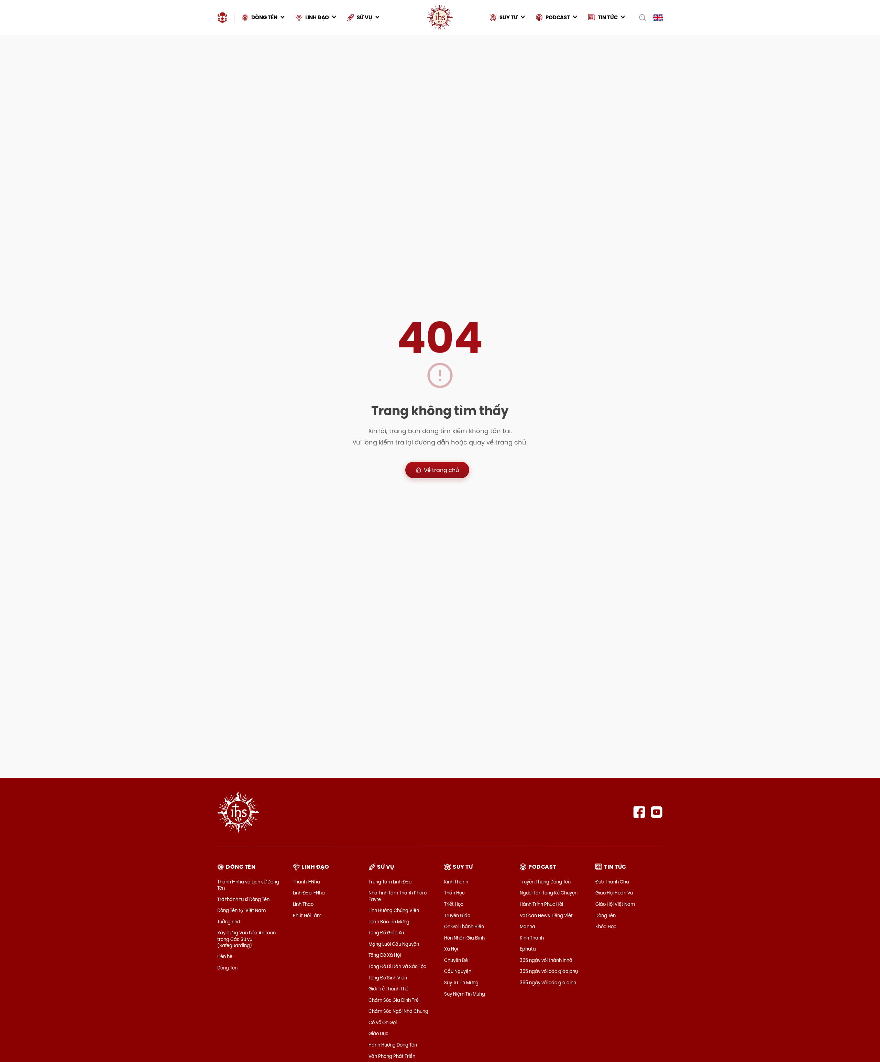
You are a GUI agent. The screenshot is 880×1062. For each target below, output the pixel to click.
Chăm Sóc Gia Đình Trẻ (393, 1000)
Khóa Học (605, 926)
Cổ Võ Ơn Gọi (382, 1022)
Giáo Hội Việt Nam (615, 904)
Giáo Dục (378, 1033)
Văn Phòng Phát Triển (391, 1056)
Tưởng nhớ (228, 922)
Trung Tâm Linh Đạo (389, 882)
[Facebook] (639, 812)
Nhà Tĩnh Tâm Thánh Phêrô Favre (397, 896)
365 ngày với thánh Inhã (546, 960)
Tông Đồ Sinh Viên (387, 978)
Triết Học (453, 904)
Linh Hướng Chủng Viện (393, 910)
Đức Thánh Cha (612, 882)
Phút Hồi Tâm (307, 915)
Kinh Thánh (456, 882)
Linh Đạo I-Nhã (309, 893)
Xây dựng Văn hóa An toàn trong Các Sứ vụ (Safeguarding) (246, 939)
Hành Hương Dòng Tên (392, 1045)
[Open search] (640, 17)
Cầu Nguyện (457, 971)
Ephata (528, 949)
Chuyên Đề (456, 960)
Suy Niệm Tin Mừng (464, 994)
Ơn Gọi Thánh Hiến (464, 926)
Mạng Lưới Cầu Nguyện (393, 944)
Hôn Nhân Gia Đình (464, 938)
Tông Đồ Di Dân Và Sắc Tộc (397, 966)
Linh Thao (303, 904)
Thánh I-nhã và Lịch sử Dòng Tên (248, 885)
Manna (527, 926)
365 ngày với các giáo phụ (549, 971)
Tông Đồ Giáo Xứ (386, 933)
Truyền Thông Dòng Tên (545, 882)
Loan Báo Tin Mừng (388, 922)
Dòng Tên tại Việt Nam (241, 910)
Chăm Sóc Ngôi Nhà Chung (398, 1011)
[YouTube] (657, 812)
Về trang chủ (441, 470)
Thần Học (454, 893)
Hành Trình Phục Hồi (541, 904)
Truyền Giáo (457, 915)
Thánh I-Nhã (306, 882)
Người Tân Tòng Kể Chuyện (549, 893)
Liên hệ (224, 956)
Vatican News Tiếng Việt (546, 915)
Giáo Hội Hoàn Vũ (614, 893)
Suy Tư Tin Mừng (461, 982)
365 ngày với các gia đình (548, 982)
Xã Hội (451, 949)
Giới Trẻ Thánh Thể (388, 989)
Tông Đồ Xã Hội (384, 955)
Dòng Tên (227, 968)
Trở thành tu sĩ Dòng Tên (243, 899)
